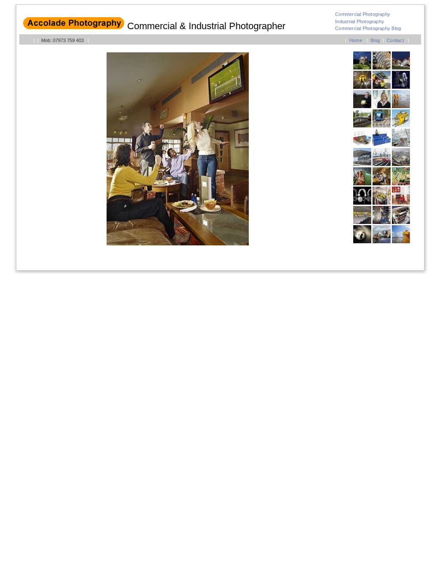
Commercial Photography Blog (368, 28)
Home (355, 40)
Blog (375, 40)
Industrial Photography (359, 21)
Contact (395, 40)
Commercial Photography (362, 14)
